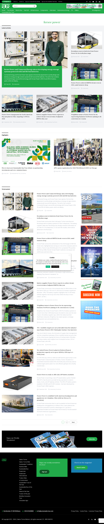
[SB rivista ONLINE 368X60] (84, 6)
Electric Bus (19, 10)
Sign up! (44, 472)
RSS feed (60, 1)
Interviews (53, 10)
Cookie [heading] (52, 257)
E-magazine (6, 1)
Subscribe (92, 439)
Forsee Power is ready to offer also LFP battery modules (55, 374)
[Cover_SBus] (92, 208)
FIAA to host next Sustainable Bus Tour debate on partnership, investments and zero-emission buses (22, 169)
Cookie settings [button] (55, 266)
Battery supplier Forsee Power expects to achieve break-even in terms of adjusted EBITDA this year (50, 117)
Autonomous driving (63, 10)
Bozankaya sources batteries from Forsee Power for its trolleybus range (84, 52)
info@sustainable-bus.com (45, 511)
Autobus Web (23, 466)
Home (3, 10)
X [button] (69, 255)
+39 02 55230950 (28, 511)
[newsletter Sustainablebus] (92, 235)
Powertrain (22, 471)
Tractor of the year (24, 494)
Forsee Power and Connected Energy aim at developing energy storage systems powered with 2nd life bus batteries (31, 70)
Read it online (81, 467)
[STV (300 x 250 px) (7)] (92, 310)
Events (64, 171)
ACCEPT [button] (48, 266)
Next (73, 422)
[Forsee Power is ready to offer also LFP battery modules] (17, 382)
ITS (72, 10)
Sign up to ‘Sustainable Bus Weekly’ (32, 1)
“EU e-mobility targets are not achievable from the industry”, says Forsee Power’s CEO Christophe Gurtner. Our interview (57, 329)
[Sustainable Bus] (6, 6)
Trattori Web (23, 478)
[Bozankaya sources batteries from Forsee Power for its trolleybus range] (86, 40)
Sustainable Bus (23, 469)
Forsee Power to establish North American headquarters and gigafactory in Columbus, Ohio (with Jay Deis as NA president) (57, 398)
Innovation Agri (23, 500)
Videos (77, 10)
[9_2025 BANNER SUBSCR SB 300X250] (92, 288)
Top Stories (10, 10)
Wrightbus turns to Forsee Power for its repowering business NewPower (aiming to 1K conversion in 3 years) (86, 117)
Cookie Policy (83, 511)
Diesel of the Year (24, 491)
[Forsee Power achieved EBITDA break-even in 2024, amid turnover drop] (86, 72)
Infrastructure (35, 10)
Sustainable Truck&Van (26, 464)
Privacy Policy (75, 511)
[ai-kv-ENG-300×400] (92, 262)
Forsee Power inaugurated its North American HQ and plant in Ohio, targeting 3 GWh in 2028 (17, 117)
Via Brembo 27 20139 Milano (11, 511)
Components (44, 10)
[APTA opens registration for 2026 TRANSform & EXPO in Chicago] (78, 152)
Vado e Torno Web (24, 462)
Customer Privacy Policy (95, 511)
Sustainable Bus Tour (8, 12)
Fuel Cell (26, 10)
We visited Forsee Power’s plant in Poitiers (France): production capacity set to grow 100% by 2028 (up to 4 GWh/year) (55, 352)
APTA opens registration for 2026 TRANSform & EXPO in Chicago (75, 168)
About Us (15, 1)
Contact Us (21, 1)
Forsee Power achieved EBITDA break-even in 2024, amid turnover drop (86, 84)
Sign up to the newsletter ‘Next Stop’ (49, 1)
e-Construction (23, 480)
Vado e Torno (23, 459)
